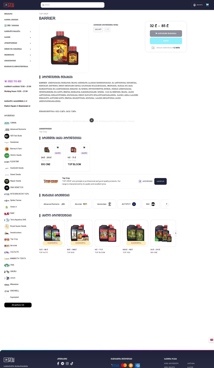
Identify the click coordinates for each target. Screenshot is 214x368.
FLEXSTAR (14, 162)
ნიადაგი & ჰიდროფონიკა (16, 66)
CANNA (13, 123)
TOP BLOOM (74, 164)
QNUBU (13, 271)
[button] (176, 233)
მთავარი (8, 14)
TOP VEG (126, 252)
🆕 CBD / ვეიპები (11, 25)
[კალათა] (207, 5)
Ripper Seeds (15, 181)
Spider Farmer (15, 200)
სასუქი (7, 37)
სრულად (160, 181)
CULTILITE (14, 252)
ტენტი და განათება (13, 49)
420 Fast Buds (16, 136)
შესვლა (200, 5)
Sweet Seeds (15, 174)
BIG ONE (45, 164)
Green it (13, 207)
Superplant (14, 297)
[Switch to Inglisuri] (212, 339)
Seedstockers (15, 233)
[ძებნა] (43, 4)
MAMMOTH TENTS (18, 258)
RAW (12, 213)
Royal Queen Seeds (18, 226)
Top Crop (14, 239)
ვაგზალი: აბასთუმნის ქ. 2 (15, 101)
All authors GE (18, 305)
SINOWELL (14, 291)
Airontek (13, 245)
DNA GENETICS (16, 187)
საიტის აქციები (11, 20)
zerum (12, 278)
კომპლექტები (10, 43)
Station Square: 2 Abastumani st (17, 106)
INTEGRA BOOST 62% (19, 194)
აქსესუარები (10, 61)
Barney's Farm (16, 149)
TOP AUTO (43, 252)
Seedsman (14, 142)
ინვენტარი (9, 55)
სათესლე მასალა (12, 31)
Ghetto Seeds (16, 155)
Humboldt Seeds (17, 168)
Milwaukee (14, 284)
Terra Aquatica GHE (18, 220)
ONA (12, 265)
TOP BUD (70, 252)
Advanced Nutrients (18, 129)
